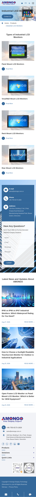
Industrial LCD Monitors (14, 26)
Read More (28, 322)
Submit (9, 263)
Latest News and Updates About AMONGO (18, 280)
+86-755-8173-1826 (14, 428)
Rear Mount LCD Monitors (12, 168)
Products (13, 23)
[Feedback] (30, 494)
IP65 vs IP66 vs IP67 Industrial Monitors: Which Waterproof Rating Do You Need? (17, 313)
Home (7, 23)
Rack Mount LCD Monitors (13, 133)
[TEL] (18, 494)
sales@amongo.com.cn (13, 431)
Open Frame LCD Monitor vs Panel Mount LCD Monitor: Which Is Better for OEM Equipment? (18, 396)
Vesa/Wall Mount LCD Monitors (15, 99)
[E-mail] (6, 494)
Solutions (6, 453)
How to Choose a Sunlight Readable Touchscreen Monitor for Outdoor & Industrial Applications (18, 355)
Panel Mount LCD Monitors (13, 64)
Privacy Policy (13, 487)
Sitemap (4, 487)
